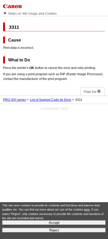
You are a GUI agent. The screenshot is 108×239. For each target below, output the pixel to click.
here (87, 209)
